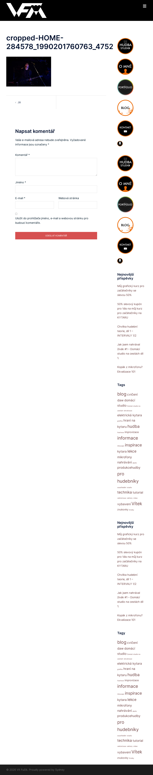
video (135, 498)
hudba (133, 426)
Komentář (22, 154)
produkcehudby (128, 467)
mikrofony (124, 457)
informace (127, 438)
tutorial (138, 492)
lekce (131, 451)
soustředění (121, 487)
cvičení (132, 394)
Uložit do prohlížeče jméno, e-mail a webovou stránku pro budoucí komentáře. (51, 220)
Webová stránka (68, 198)
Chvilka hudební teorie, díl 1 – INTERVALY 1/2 (127, 331)
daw (120, 400)
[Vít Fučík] (26, 10)
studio (129, 487)
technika (124, 492)
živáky (131, 510)
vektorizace (121, 498)
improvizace (132, 432)
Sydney (60, 769)
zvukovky (122, 509)
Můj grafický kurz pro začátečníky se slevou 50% (130, 290)
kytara (122, 451)
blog (121, 394)
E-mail (20, 198)
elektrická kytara (129, 415)
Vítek (136, 503)
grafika (120, 421)
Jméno (20, 182)
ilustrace (120, 432)
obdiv (135, 463)
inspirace (133, 445)
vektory (130, 498)
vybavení (124, 504)
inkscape (120, 446)
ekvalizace (128, 411)
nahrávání (124, 462)
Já (19, 102)
